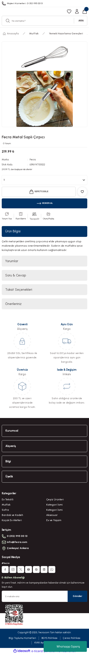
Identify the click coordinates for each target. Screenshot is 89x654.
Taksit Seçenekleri (18, 290)
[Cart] (84, 11)
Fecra (33, 159)
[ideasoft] (21, 651)
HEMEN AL (47, 203)
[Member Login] (76, 11)
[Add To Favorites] (82, 192)
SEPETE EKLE (41, 191)
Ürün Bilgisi (13, 231)
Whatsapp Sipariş (68, 646)
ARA (81, 20)
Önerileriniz (13, 304)
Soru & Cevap (15, 275)
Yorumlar (11, 261)
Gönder (77, 596)
